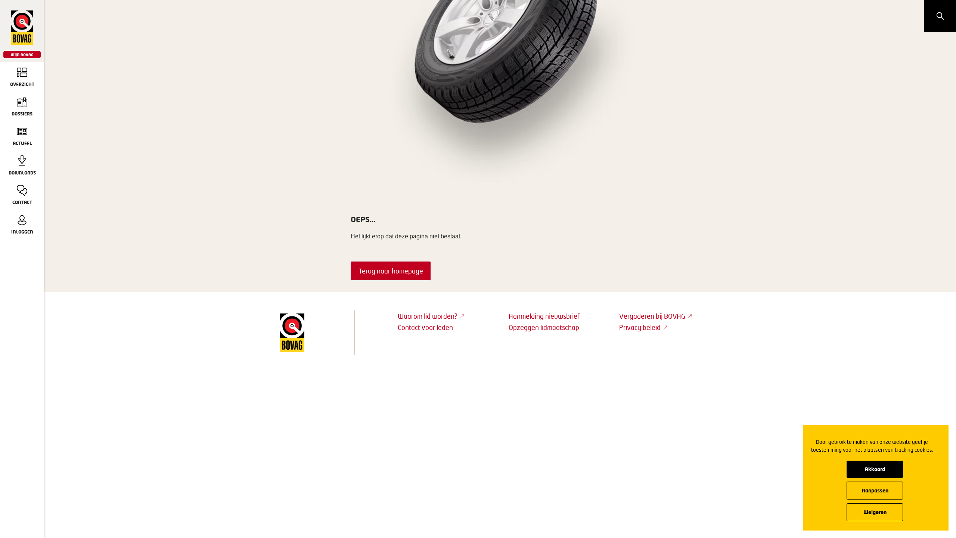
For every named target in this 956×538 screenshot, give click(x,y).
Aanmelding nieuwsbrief (544, 316)
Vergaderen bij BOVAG (652, 316)
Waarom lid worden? (427, 316)
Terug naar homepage (390, 271)
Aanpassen (875, 490)
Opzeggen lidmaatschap (544, 327)
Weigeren (875, 512)
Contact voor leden (425, 327)
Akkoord (875, 469)
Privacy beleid (640, 327)
